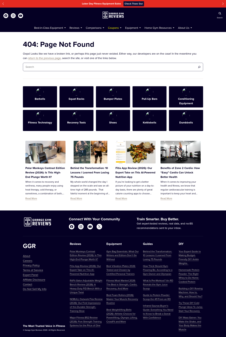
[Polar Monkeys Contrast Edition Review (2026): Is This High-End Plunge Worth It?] (45, 152)
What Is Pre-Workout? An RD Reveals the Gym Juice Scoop (158, 284)
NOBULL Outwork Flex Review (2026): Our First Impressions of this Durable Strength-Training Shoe (86, 305)
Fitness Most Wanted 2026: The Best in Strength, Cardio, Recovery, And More (121, 284)
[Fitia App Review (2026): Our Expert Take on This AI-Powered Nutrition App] (135, 152)
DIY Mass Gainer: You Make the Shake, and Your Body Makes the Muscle (190, 323)
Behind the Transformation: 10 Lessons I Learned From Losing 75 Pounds (89, 172)
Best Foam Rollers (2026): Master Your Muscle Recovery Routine (122, 299)
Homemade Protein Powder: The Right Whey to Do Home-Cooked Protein (189, 275)
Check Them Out (134, 3)
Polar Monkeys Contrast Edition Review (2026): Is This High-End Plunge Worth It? (45, 172)
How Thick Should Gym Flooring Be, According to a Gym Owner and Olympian (157, 270)
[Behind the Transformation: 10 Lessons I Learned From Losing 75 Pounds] (90, 152)
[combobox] (110, 67)
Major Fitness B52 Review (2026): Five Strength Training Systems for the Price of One (86, 321)
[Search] (199, 67)
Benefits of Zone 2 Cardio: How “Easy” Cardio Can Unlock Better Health (180, 172)
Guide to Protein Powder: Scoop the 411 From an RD (157, 297)
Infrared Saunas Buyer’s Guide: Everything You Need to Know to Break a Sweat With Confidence (158, 311)
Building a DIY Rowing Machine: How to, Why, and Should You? (191, 292)
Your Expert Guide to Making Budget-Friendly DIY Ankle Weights (190, 257)
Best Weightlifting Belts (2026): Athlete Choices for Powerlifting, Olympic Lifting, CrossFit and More (121, 315)
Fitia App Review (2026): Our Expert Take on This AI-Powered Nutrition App (135, 172)
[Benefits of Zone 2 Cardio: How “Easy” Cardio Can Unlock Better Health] (181, 152)
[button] (3, 3)
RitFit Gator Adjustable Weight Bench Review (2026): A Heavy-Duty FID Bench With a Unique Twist (86, 286)
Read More (31, 198)
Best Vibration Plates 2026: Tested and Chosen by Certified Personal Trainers (121, 270)
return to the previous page (44, 58)
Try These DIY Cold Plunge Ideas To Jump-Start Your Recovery (191, 306)
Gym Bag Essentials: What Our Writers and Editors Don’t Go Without (122, 255)
